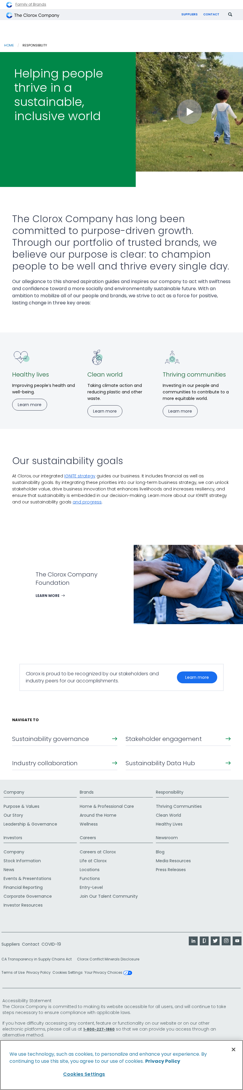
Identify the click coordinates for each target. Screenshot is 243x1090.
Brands (87, 792)
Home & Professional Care (107, 806)
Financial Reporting (23, 887)
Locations (90, 870)
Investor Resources (23, 905)
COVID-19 (51, 944)
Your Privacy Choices (103, 973)
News (9, 870)
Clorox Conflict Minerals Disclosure (108, 959)
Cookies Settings (67, 972)
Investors (13, 838)
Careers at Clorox (98, 852)
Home (9, 45)
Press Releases (171, 870)
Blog (160, 852)
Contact (211, 14)
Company (14, 792)
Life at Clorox (93, 861)
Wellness (89, 824)
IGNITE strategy (79, 476)
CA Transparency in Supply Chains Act (38, 959)
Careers (88, 838)
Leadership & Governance (30, 824)
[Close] (233, 1049)
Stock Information (22, 861)
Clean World (168, 815)
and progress (87, 502)
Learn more (197, 677)
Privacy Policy (38, 972)
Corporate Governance (28, 896)
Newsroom (167, 838)
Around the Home (98, 815)
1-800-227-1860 (99, 1029)
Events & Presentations (27, 878)
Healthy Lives (169, 824)
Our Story (13, 815)
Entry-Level (91, 887)
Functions (90, 878)
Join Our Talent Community (109, 896)
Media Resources (173, 861)
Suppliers (189, 14)
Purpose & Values (21, 806)
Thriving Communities (179, 806)
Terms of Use (13, 972)
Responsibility (169, 792)
